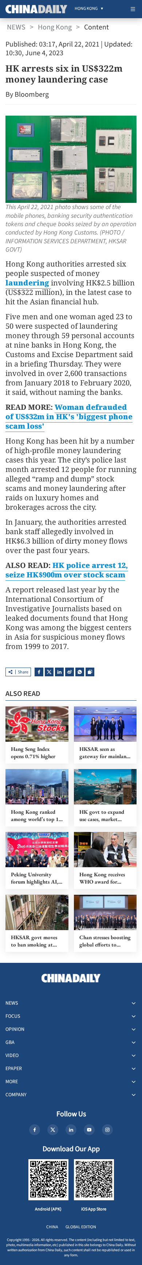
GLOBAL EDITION (81, 1227)
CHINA (52, 1227)
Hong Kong (55, 27)
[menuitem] (86, 9)
